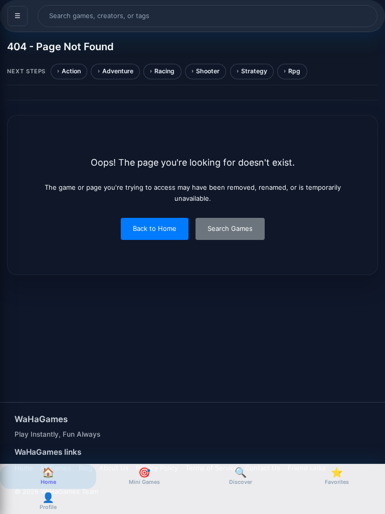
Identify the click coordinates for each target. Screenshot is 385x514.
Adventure (117, 71)
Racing (164, 71)
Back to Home (154, 228)
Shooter (208, 71)
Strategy (254, 71)
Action (71, 71)
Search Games (230, 228)
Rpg (294, 71)
